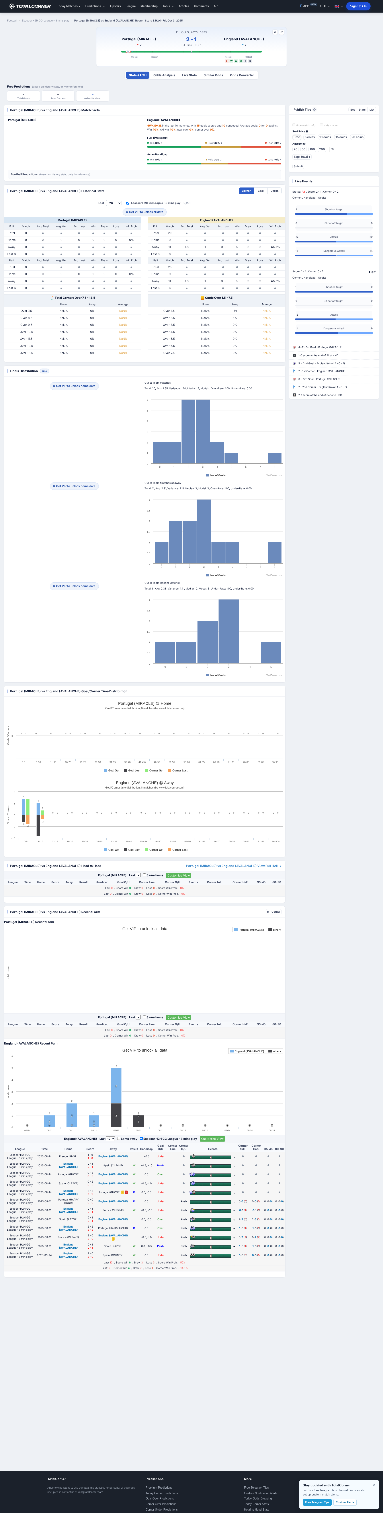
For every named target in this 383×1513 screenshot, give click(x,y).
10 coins (325, 137)
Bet (352, 109)
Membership (149, 6)
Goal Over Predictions (160, 1498)
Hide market (330, 125)
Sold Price (299, 131)
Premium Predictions (159, 1487)
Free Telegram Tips (256, 1487)
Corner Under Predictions (162, 1509)
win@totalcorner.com (90, 1492)
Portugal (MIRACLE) (139, 39)
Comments (201, 6)
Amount (297, 143)
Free (297, 137)
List (371, 109)
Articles (184, 6)
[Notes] (281, 32)
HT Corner (273, 911)
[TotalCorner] (31, 6)
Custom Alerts (345, 1502)
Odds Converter (242, 75)
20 (295, 149)
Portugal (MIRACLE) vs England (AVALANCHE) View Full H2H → (234, 866)
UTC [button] (323, 6)
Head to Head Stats (256, 1509)
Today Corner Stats (256, 1504)
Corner (246, 190)
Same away (129, 1138)
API (216, 6)
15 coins (341, 137)
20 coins (357, 137)
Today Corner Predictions (162, 1493)
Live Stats (189, 75)
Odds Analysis (164, 75)
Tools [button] (166, 6)
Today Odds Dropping (258, 1498)
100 (312, 149)
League (131, 6)
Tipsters (115, 6)
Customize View (179, 875)
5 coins (310, 137)
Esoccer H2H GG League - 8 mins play (155, 203)
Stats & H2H (138, 75)
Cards (275, 190)
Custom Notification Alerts (260, 1493)
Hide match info (305, 125)
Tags (302, 156)
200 (322, 149)
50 (303, 149)
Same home (155, 875)
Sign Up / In (358, 6)
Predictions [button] (93, 6)
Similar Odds (213, 75)
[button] (338, 6)
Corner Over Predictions (161, 1504)
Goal (261, 190)
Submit (298, 166)
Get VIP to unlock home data (75, 386)
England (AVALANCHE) (244, 39)
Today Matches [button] (67, 6)
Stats (362, 109)
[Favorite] (275, 32)
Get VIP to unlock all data (146, 212)
